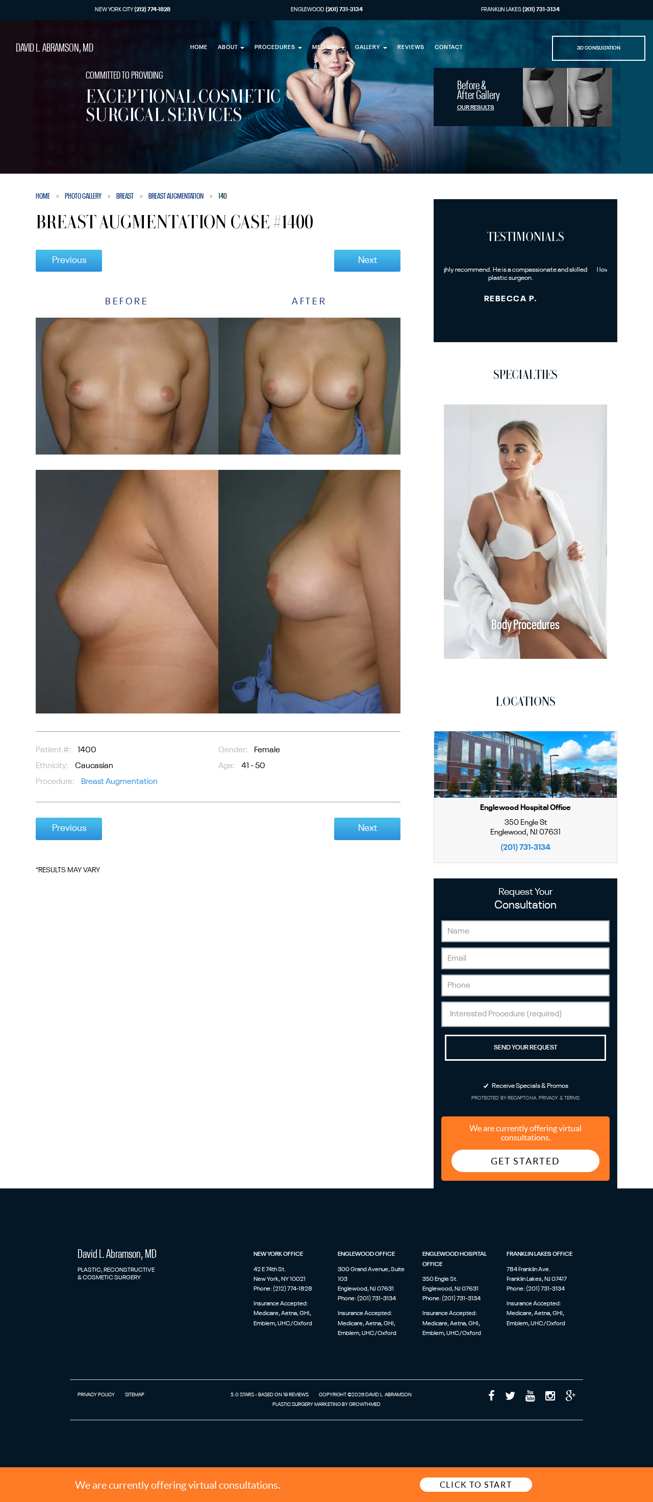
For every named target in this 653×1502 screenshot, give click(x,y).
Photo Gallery (83, 196)
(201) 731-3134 (525, 847)
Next (367, 260)
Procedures (276, 48)
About (228, 48)
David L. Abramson (54, 48)
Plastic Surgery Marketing (306, 1404)
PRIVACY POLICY (96, 1394)
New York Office (278, 1254)
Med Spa (326, 48)
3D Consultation (598, 48)
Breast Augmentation (176, 196)
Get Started (525, 1161)
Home (199, 48)
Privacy (549, 1098)
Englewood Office (366, 1254)
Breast (125, 196)
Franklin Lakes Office (539, 1254)
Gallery (368, 48)
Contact (449, 48)
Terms (571, 1098)
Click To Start (476, 1484)
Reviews (410, 48)
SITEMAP (134, 1394)
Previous (69, 260)
